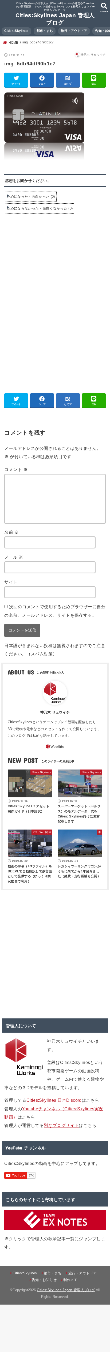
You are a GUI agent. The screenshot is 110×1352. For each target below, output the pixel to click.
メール (13, 557)
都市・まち (45, 30)
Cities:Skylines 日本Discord (54, 1100)
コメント (15, 469)
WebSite (57, 747)
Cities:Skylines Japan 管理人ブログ (66, 1290)
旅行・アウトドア (74, 30)
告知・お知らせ (44, 1280)
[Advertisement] (49, 258)
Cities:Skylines (16, 30)
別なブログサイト (61, 1125)
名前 (11, 532)
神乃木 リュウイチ (55, 712)
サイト (10, 582)
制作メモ (70, 1280)
